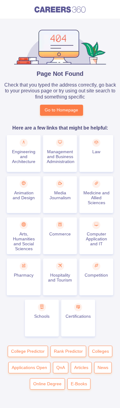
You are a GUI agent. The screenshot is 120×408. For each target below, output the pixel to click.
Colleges (100, 351)
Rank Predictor (68, 351)
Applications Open (29, 367)
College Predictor (28, 351)
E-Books (79, 383)
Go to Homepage (61, 109)
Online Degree (47, 383)
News (103, 367)
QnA (60, 367)
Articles (81, 367)
